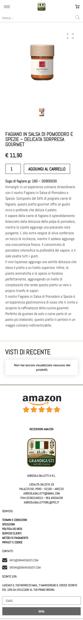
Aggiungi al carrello (47, 169)
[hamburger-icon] (7, 7)
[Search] (77, 17)
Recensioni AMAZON (41, 429)
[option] (41, 65)
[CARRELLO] (77, 7)
